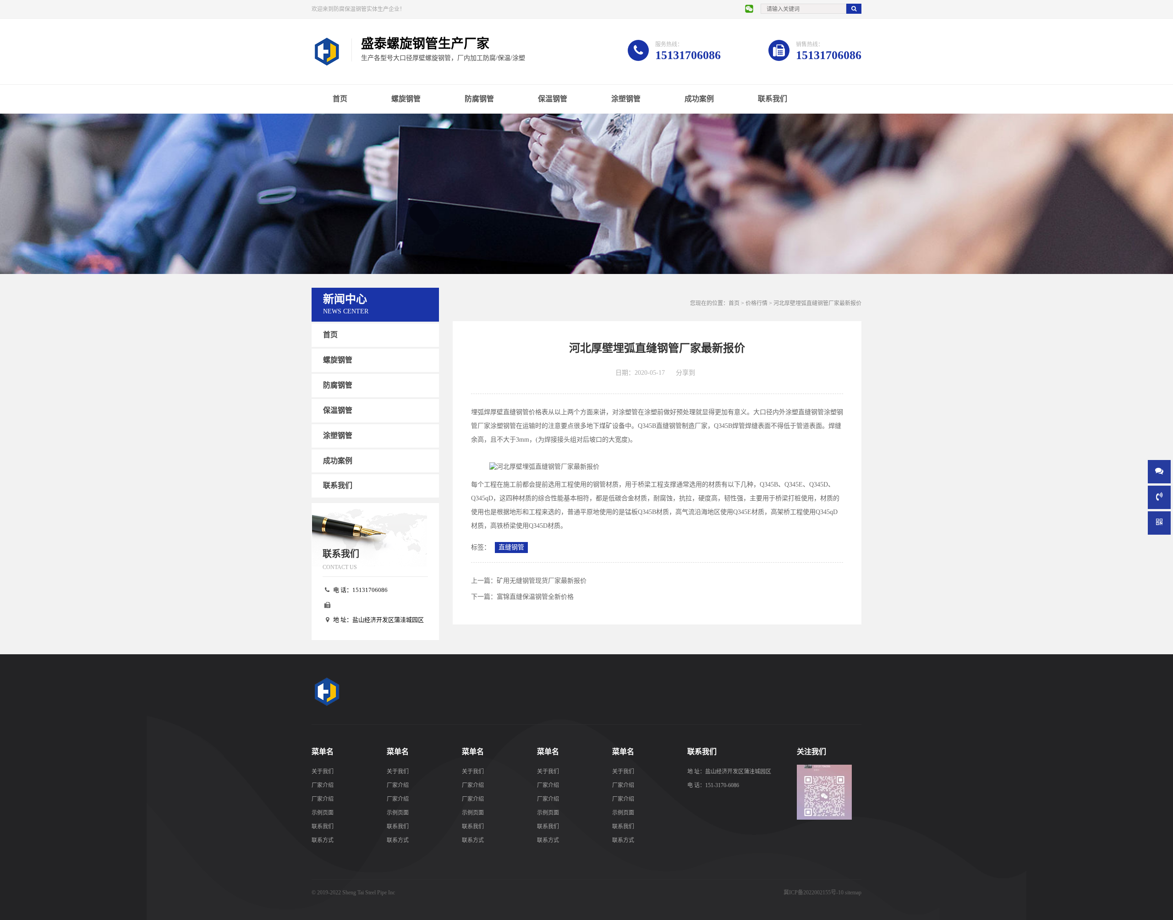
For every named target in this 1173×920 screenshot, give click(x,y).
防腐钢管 (479, 99)
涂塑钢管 (626, 99)
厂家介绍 (323, 785)
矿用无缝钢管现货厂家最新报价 (541, 580)
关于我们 (323, 771)
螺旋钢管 (406, 99)
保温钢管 (552, 99)
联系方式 (323, 840)
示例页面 (323, 813)
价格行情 (756, 303)
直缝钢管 (511, 547)
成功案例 (699, 99)
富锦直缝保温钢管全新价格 (535, 596)
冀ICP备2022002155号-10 (814, 892)
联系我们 (772, 99)
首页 (340, 99)
